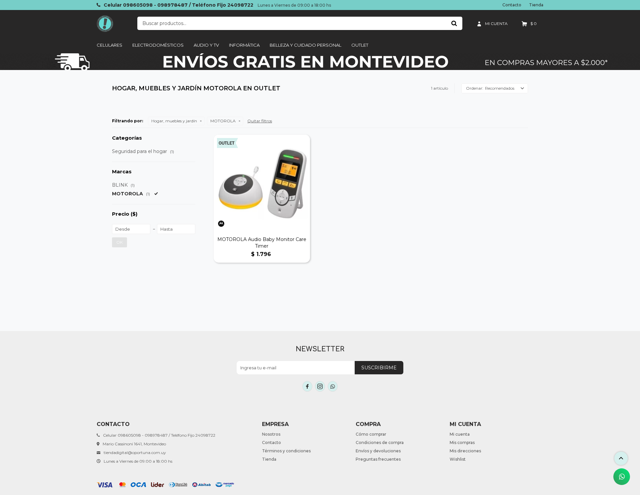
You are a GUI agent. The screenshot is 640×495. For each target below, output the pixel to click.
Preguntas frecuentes (378, 459)
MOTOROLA (223, 120)
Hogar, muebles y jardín (174, 120)
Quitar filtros (259, 120)
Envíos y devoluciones (378, 450)
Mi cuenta (460, 434)
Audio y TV (206, 45)
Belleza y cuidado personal (305, 45)
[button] (454, 23)
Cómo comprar (371, 434)
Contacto (511, 4)
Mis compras (462, 442)
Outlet (359, 45)
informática (244, 45)
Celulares (109, 45)
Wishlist (458, 459)
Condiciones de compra (380, 442)
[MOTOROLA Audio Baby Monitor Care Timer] (262, 183)
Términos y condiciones (286, 450)
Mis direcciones (465, 450)
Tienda (536, 4)
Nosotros (271, 434)
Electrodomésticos (158, 45)
